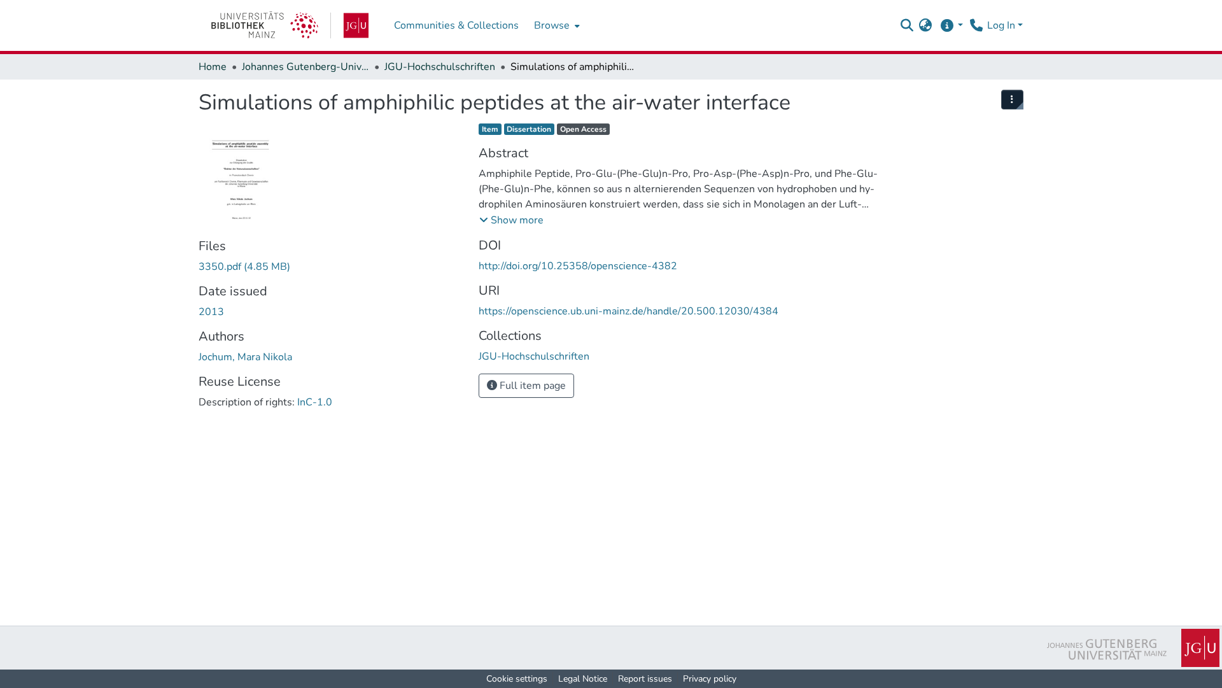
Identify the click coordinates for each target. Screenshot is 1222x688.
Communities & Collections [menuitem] (456, 25)
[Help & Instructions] (951, 25)
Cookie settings (516, 679)
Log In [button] (1002, 25)
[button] (907, 25)
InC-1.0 (314, 402)
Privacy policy (709, 679)
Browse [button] (552, 25)
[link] (290, 25)
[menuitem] (555, 25)
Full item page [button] (531, 386)
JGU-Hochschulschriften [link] (439, 67)
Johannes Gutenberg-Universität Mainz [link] (305, 67)
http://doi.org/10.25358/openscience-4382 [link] (578, 266)
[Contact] (976, 25)
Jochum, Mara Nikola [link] (245, 357)
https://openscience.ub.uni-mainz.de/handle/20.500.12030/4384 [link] (628, 311)
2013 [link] (211, 312)
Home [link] (213, 67)
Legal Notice (582, 679)
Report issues (645, 679)
